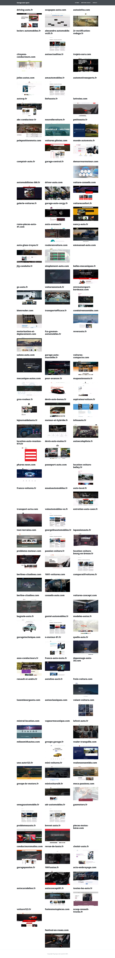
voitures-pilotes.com (56, 140)
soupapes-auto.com (55, 9)
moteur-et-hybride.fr (56, 420)
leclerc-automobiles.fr (29, 30)
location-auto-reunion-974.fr (29, 442)
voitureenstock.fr (54, 287)
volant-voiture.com (83, 699)
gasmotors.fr (80, 804)
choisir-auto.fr (81, 846)
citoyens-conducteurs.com (26, 55)
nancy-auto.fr (80, 224)
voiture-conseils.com (84, 182)
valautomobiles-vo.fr (56, 509)
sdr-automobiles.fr (55, 804)
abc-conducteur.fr (26, 119)
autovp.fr (22, 98)
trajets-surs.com (82, 54)
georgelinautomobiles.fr (58, 529)
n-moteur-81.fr (53, 637)
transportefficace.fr (56, 310)
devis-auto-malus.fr (55, 441)
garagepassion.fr (26, 867)
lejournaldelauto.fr (27, 420)
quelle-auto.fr (80, 637)
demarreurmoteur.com (85, 161)
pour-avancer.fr (53, 378)
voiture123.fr (24, 909)
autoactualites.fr (54, 54)
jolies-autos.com (25, 77)
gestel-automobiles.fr (56, 616)
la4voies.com (80, 98)
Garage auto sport (23, 3)
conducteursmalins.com (30, 846)
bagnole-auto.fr (25, 616)
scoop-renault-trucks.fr (81, 910)
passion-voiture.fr (54, 550)
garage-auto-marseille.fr (52, 356)
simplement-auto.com (57, 266)
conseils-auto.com (55, 595)
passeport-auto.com (56, 464)
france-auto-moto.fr (56, 658)
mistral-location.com (28, 720)
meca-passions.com (83, 783)
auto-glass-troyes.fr (27, 245)
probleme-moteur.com (29, 550)
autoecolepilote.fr (83, 441)
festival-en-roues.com (57, 930)
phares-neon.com (26, 464)
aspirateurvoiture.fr (84, 399)
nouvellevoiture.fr (55, 119)
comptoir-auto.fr (26, 161)
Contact (95, 2)
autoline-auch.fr (54, 679)
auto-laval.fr (80, 488)
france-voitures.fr (26, 488)
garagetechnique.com (28, 637)
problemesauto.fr (26, 825)
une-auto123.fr (25, 762)
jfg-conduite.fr (24, 266)
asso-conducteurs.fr (27, 658)
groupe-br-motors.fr (28, 783)
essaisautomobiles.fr (56, 488)
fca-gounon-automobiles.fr (53, 332)
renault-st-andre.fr (27, 679)
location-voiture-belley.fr (82, 466)
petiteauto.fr (80, 119)
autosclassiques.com (56, 699)
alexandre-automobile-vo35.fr (57, 32)
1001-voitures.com (55, 574)
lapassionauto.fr (82, 529)
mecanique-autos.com (29, 378)
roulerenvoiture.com (56, 245)
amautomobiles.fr (54, 77)
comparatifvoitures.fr (85, 574)
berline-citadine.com (28, 595)
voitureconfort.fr (82, 203)
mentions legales (86, 2)
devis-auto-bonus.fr (55, 399)
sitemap (77, 2)
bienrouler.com (25, 310)
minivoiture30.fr (54, 783)
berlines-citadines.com (29, 574)
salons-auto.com (26, 354)
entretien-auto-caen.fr (85, 509)
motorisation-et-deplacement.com (26, 332)
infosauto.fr (79, 420)
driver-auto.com (54, 182)
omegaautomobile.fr (28, 804)
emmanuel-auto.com (84, 245)
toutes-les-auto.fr (82, 888)
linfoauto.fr (51, 98)
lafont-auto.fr (80, 720)
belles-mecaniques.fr (84, 266)
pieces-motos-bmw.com (80, 826)
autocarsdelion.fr (26, 888)
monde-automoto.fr (84, 140)
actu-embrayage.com (84, 867)
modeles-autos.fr (82, 616)
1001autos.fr (52, 867)
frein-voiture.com (82, 679)
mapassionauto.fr (82, 378)
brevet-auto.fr (52, 825)
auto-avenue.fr (53, 224)
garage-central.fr (54, 161)
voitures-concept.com (85, 595)
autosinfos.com (81, 9)
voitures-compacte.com (81, 356)
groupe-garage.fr (54, 741)
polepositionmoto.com (29, 140)
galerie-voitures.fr (27, 203)
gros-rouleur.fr (25, 399)
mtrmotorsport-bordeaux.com (82, 288)
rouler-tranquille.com (84, 741)
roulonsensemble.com (85, 762)
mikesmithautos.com (28, 741)
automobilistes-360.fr (28, 182)
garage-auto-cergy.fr (56, 203)
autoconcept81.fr (54, 888)
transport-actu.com (27, 509)
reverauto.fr (80, 331)
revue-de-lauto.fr (54, 846)
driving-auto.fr (25, 9)
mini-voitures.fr (53, 762)
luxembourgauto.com (28, 699)
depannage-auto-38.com (82, 659)
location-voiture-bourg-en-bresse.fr (83, 552)
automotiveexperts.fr (85, 77)
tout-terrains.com (26, 529)
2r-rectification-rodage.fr (81, 32)
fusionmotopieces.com (57, 909)
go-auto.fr (22, 287)
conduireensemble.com (85, 310)
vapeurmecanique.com (57, 720)
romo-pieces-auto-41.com (27, 225)
